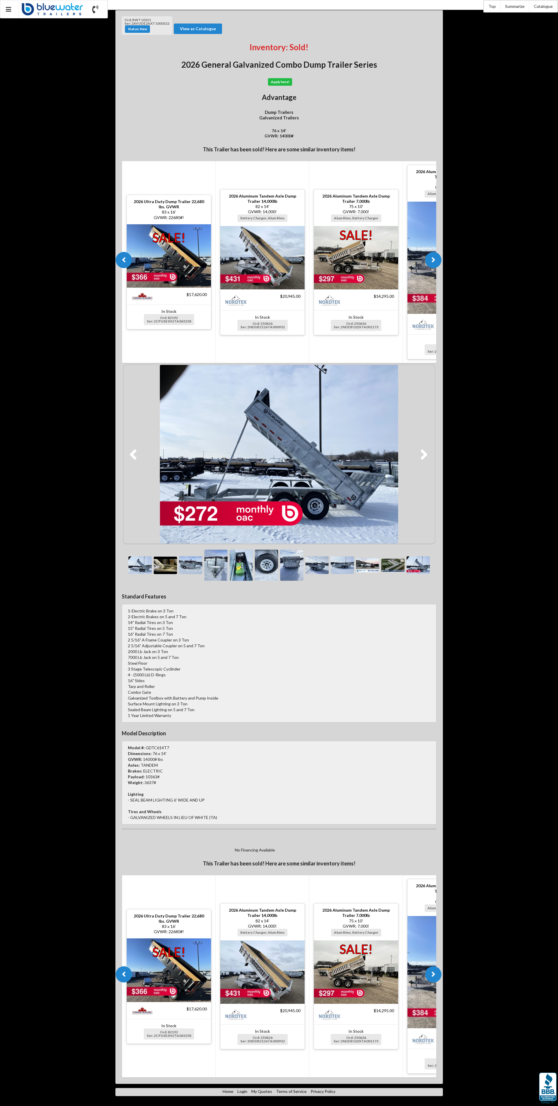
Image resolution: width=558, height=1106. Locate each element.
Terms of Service (291, 1091)
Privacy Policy (323, 1091)
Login (242, 1091)
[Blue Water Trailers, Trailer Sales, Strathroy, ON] (548, 1089)
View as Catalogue (198, 28)
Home (228, 1091)
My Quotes (261, 1091)
